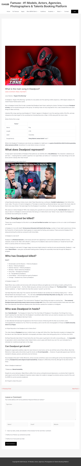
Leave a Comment (10, 91)
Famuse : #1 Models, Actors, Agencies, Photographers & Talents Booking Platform (38, 4)
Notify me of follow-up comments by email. (18, 434)
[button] (37, 11)
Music (18, 91)
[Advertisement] (40, 34)
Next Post (75, 388)
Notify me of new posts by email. (15, 439)
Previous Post (6, 388)
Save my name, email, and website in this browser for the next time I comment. (29, 430)
